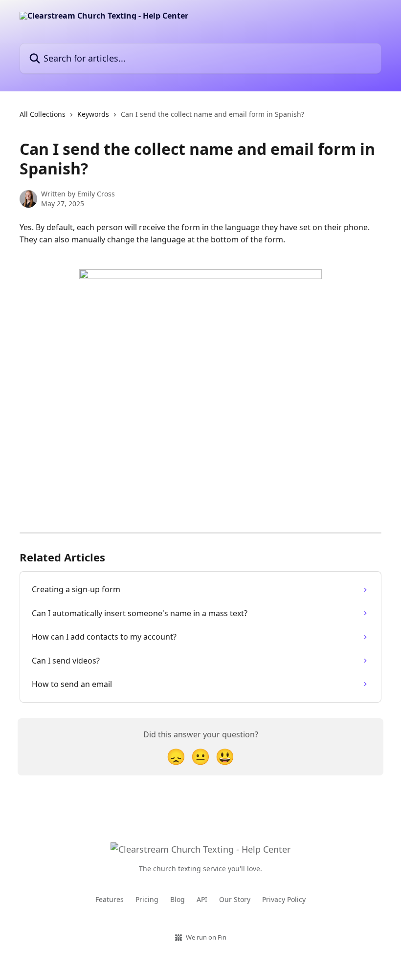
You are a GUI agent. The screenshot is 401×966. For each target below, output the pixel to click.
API (202, 899)
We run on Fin (206, 937)
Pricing (146, 899)
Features (109, 899)
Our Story (234, 899)
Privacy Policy (284, 899)
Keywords (93, 114)
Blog (177, 899)
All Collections (43, 114)
